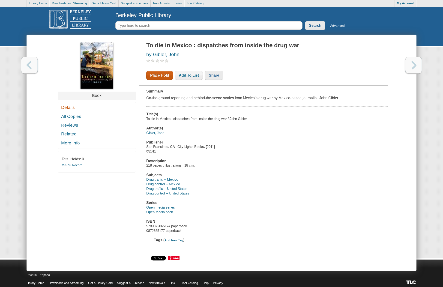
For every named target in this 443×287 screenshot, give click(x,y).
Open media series (160, 207)
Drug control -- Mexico (163, 184)
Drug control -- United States (167, 193)
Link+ (178, 3)
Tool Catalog (195, 3)
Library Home (38, 3)
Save (176, 258)
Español (45, 275)
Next (413, 65)
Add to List (189, 75)
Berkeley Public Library (143, 15)
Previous (29, 65)
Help (206, 283)
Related (69, 134)
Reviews (69, 125)
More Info (70, 143)
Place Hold (159, 75)
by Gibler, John (163, 54)
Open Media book (159, 212)
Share (214, 75)
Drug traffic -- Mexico (162, 179)
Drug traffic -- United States (166, 189)
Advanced (337, 25)
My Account (405, 3)
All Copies (71, 116)
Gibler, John (155, 133)
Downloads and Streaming (69, 3)
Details (68, 107)
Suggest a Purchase (134, 3)
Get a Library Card (104, 3)
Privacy (218, 283)
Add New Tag (174, 240)
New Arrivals (161, 3)
